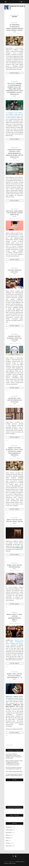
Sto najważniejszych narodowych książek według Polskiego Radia (14, 774)
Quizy (7, 840)
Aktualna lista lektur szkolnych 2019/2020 (14, 400)
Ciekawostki (14, 612)
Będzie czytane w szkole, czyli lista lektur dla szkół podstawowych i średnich (14, 451)
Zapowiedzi (9, 845)
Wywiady (8, 843)
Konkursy (8, 837)
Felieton (8, 835)
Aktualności (14, 22)
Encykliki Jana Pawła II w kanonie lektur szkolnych (14, 212)
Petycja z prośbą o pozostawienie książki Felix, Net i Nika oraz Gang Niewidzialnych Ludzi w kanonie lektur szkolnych (14, 89)
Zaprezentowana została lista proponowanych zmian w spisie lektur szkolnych (14, 153)
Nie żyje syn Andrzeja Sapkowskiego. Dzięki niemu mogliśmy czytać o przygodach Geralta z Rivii (14, 756)
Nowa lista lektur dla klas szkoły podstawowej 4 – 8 (14, 675)
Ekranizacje (9, 832)
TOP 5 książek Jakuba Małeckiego (14, 771)
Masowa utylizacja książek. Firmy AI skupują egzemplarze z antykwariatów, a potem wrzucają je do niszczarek (14, 762)
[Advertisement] (14, 793)
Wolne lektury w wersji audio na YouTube (14, 338)
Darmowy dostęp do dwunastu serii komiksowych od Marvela (14, 768)
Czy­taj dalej (14, 73)
